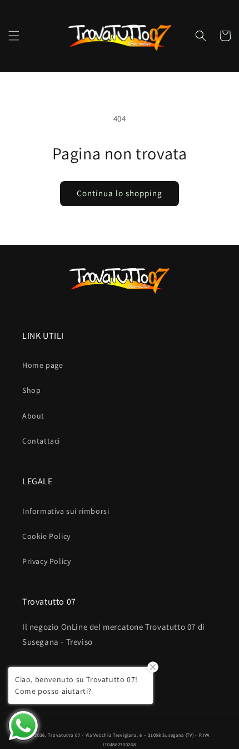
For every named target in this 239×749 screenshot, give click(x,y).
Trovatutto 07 (65, 735)
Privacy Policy (46, 561)
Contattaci (41, 441)
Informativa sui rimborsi (65, 511)
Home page (42, 365)
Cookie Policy (46, 536)
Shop (31, 390)
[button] (14, 35)
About (33, 416)
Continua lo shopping (119, 193)
